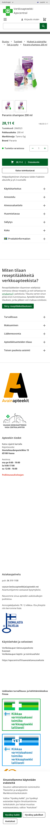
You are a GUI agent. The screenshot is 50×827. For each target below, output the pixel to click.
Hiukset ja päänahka (36, 41)
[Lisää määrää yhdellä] (45, 148)
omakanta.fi (7, 293)
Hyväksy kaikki (12, 814)
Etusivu (5, 41)
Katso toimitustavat (25, 170)
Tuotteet (18, 41)
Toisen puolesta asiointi (17, 350)
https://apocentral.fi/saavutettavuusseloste (23, 660)
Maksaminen (11, 325)
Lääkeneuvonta (12, 333)
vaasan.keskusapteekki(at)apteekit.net (20, 586)
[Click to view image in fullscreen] (25, 74)
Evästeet (6, 651)
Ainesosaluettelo (13, 205)
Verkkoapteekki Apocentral (23, 11)
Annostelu (9, 196)
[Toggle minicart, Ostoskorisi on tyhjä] (44, 19)
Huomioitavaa (12, 213)
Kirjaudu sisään (31, 19)
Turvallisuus (10, 316)
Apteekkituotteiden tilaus (18, 341)
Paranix (13, 140)
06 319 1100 (12, 580)
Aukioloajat (6, 2)
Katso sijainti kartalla (12, 444)
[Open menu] (5, 19)
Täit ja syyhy (12, 44)
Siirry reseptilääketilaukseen (18, 306)
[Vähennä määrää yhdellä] (32, 148)
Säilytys (8, 221)
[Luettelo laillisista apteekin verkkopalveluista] (25, 715)
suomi (42, 2)
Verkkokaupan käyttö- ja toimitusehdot (21, 654)
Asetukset (10, 821)
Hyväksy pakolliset (34, 814)
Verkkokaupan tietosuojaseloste (17, 647)
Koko (7, 230)
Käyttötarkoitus (12, 188)
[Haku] (43, 26)
